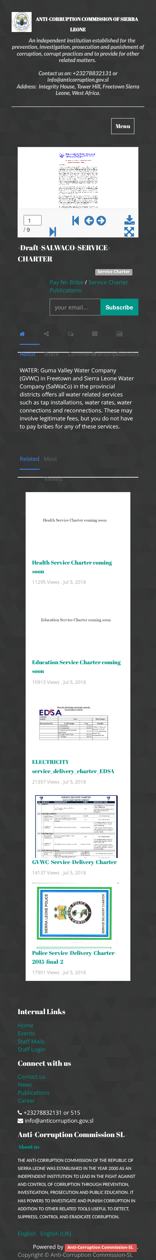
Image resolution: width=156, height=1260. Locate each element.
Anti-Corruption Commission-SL (100, 1247)
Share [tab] (54, 334)
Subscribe (119, 307)
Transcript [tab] (102, 334)
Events (26, 1033)
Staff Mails (33, 1041)
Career (27, 1101)
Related (29, 459)
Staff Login (31, 1049)
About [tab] (30, 334)
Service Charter (114, 272)
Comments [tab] (78, 334)
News (25, 1085)
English (27, 1234)
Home (26, 1025)
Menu (124, 128)
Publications (34, 1093)
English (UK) (55, 1234)
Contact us (31, 1077)
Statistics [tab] (126, 334)
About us (29, 1146)
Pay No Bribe (67, 282)
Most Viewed (54, 462)
